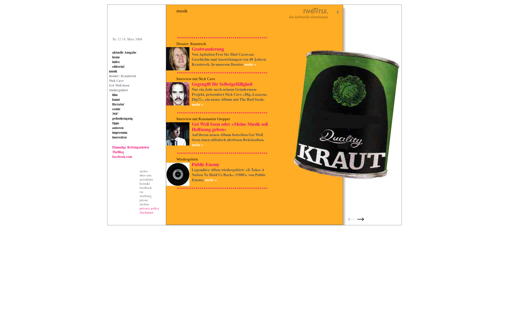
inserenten (119, 137)
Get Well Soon (119, 85)
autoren (117, 127)
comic (116, 109)
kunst (116, 99)
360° (115, 113)
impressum (119, 132)
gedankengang (122, 118)
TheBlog (118, 152)
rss (141, 191)
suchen (144, 204)
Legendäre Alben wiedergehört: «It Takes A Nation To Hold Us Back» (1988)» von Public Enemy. (229, 174)
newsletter (146, 179)
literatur (118, 104)
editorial (118, 66)
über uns (145, 175)
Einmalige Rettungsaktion (130, 147)
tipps (115, 123)
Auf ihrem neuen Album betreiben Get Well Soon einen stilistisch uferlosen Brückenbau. (228, 137)
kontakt (145, 183)
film (115, 94)
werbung (146, 196)
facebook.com (122, 156)
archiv (144, 171)
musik (113, 71)
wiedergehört (118, 90)
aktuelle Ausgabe (124, 52)
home (116, 57)
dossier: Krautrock (122, 76)
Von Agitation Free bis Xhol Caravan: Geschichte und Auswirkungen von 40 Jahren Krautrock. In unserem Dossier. (229, 59)
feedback (146, 187)
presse (144, 200)
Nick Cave (116, 80)
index (116, 61)
